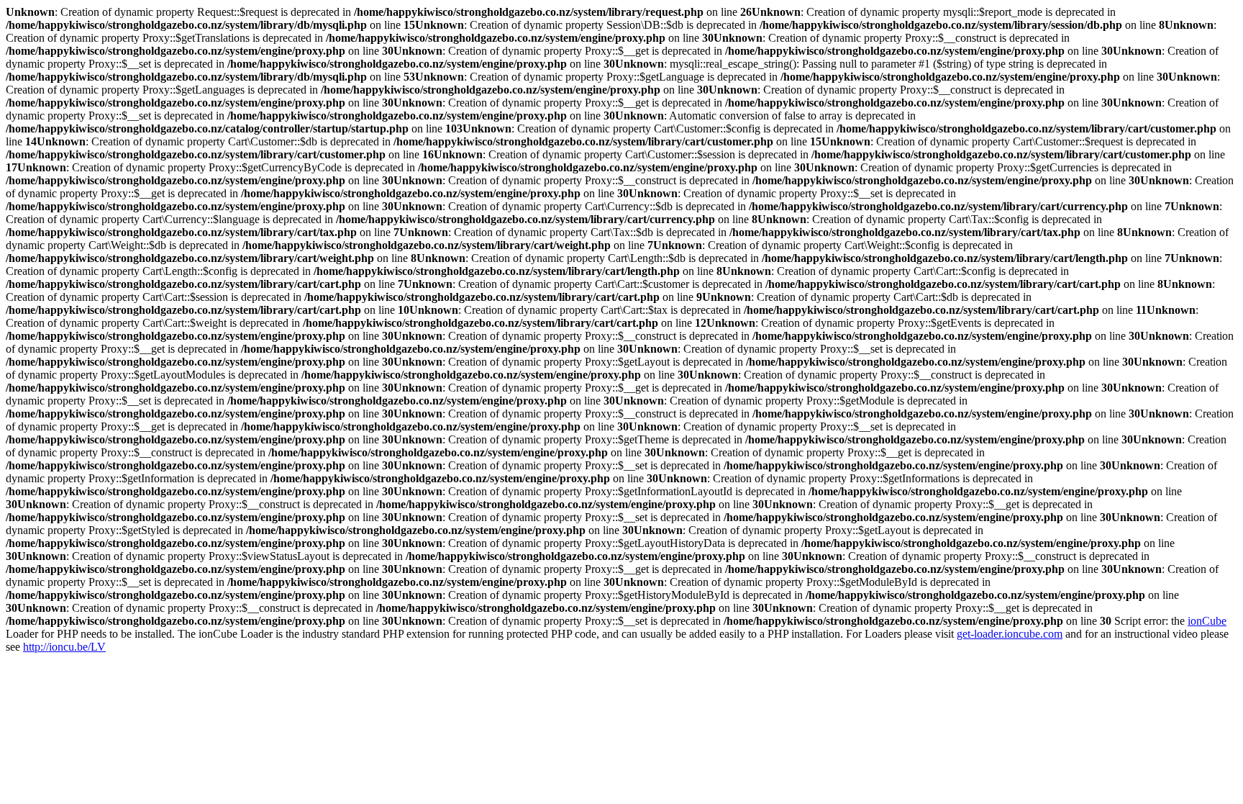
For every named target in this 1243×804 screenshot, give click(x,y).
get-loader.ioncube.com (1009, 634)
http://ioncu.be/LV (64, 647)
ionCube (1207, 621)
